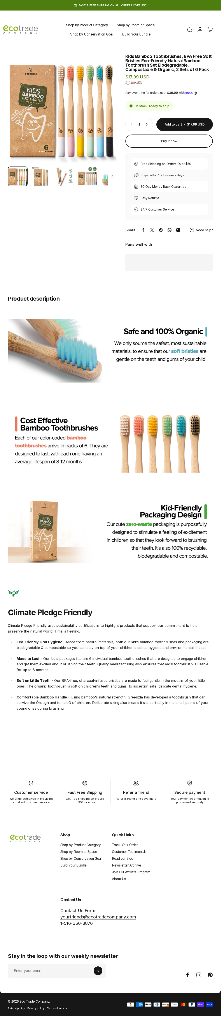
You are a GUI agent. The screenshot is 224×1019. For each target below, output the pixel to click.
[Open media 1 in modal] (62, 108)
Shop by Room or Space (78, 852)
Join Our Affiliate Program (131, 872)
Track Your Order (125, 845)
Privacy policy (35, 1008)
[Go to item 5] (110, 176)
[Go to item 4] (87, 176)
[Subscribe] (98, 970)
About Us (119, 879)
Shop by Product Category (80, 845)
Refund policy (16, 1008)
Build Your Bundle (73, 865)
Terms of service (57, 1008)
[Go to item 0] (18, 176)
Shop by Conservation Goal (81, 858)
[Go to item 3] (64, 176)
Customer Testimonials (129, 852)
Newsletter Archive (126, 865)
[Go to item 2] (41, 176)
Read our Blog (122, 858)
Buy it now (169, 141)
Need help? (204, 230)
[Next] (106, 115)
